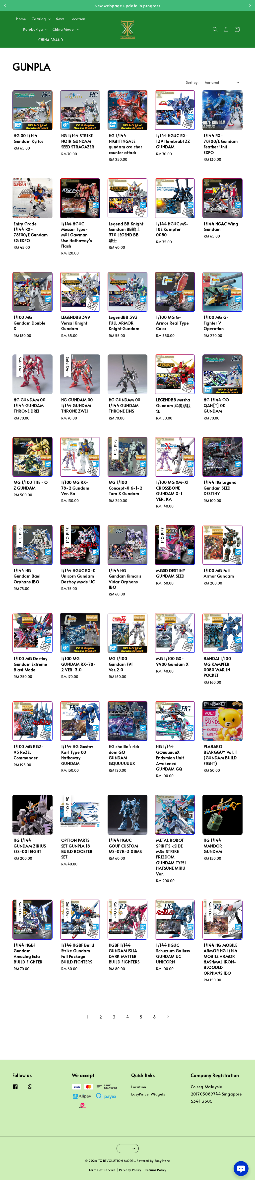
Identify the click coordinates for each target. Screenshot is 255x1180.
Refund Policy (155, 1170)
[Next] (167, 1016)
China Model (64, 29)
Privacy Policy (130, 1170)
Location (77, 18)
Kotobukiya (33, 29)
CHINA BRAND (50, 39)
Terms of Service (102, 1170)
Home (21, 18)
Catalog (39, 19)
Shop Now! (158, 5)
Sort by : (193, 82)
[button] (215, 29)
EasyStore (162, 1160)
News (60, 18)
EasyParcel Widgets (148, 1094)
